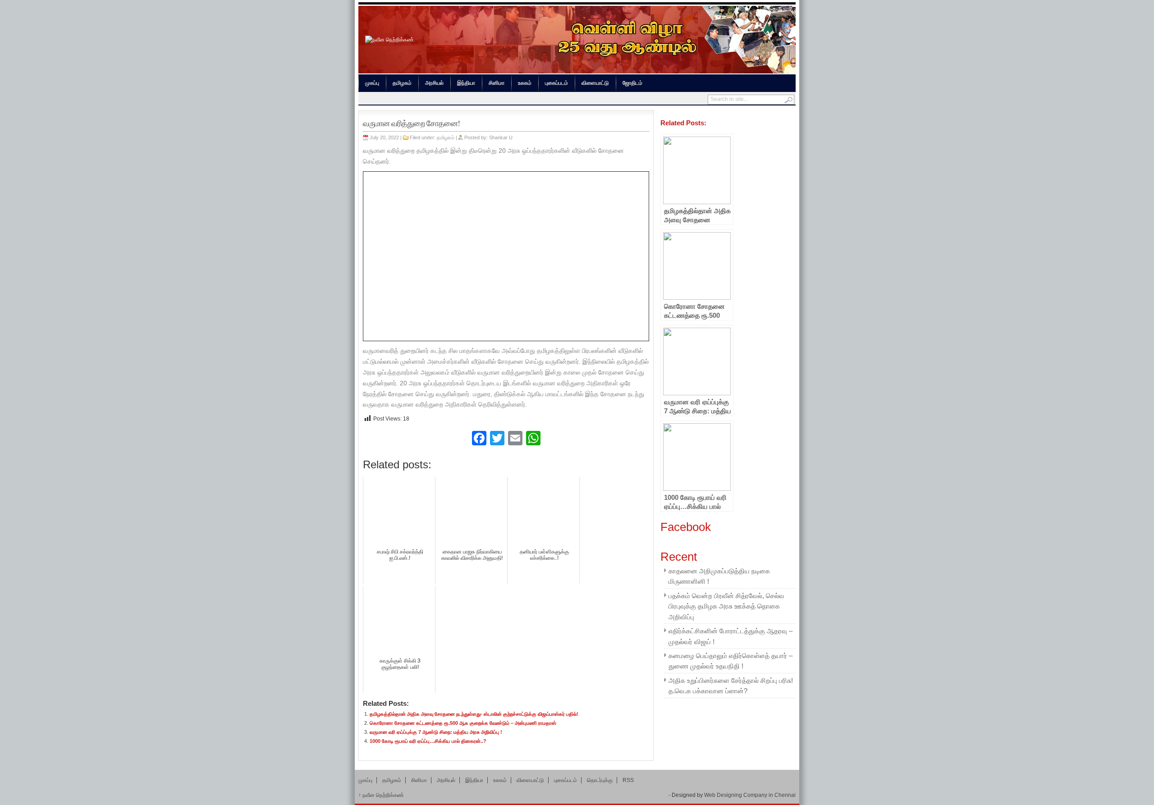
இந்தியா (466, 83)
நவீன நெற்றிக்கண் (381, 795)
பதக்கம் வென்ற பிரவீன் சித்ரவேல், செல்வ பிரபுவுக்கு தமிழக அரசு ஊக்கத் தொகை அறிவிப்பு (726, 606)
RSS (628, 780)
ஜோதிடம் (632, 83)
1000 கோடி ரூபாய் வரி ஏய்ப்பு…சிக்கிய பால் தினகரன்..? (428, 741)
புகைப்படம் (556, 83)
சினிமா (496, 83)
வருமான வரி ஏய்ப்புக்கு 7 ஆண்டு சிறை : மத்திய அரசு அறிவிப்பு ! (436, 732)
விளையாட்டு (595, 83)
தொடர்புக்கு (600, 780)
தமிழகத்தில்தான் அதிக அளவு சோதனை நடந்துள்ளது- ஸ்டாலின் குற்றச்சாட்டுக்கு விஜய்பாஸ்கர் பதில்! (474, 714)
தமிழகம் (402, 83)
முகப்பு (372, 83)
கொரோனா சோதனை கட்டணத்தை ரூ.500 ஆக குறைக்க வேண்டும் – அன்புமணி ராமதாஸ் (463, 723)
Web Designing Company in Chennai (750, 795)
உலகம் (524, 83)
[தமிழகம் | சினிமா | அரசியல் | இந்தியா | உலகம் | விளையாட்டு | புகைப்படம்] (389, 40)
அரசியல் (434, 83)
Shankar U (501, 137)
